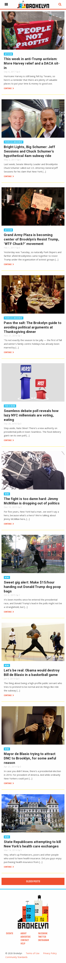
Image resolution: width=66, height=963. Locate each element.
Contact (25, 940)
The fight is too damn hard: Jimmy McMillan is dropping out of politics (32, 501)
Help (23, 943)
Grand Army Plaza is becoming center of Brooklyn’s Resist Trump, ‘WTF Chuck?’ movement (31, 239)
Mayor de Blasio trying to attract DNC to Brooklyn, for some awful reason (30, 758)
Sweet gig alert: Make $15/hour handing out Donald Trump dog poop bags (32, 586)
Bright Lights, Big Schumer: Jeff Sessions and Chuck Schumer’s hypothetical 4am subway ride (29, 151)
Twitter (42, 936)
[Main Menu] (6, 4)
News (7, 494)
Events (9, 933)
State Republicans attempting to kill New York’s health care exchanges (32, 844)
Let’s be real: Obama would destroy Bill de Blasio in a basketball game (32, 672)
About (24, 933)
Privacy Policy (50, 953)
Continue (8, 88)
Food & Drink (10, 406)
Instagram (43, 940)
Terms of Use (32, 953)
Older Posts (33, 881)
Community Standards (16, 957)
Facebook (42, 933)
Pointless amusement (13, 142)
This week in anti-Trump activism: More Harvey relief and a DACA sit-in (32, 63)
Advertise (26, 936)
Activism (8, 54)
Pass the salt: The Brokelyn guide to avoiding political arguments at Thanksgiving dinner (32, 327)
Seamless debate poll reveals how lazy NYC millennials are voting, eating (31, 415)
